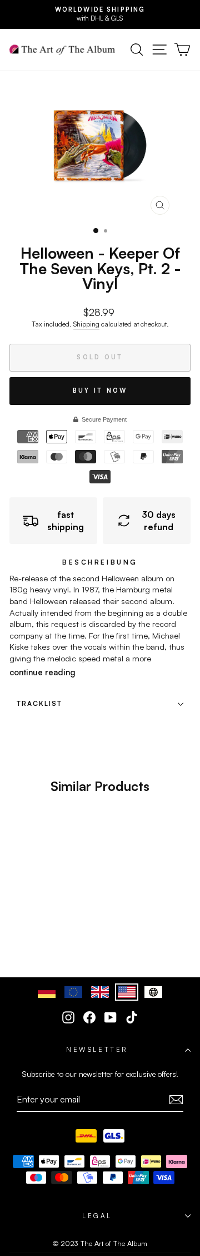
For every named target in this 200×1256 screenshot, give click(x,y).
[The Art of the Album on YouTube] (110, 1017)
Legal (97, 1216)
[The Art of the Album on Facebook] (89, 1017)
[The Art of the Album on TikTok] (132, 1017)
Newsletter (97, 1049)
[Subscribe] (176, 1099)
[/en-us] (62, 49)
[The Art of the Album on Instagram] (68, 1017)
